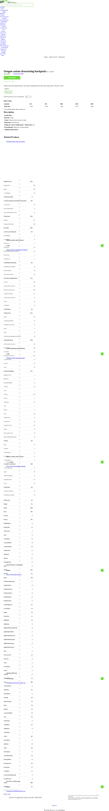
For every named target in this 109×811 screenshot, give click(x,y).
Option (6, 89)
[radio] (8, 92)
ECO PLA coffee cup (13, 781)
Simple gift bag (11, 673)
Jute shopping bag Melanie (15, 348)
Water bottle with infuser (15, 240)
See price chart (18, 73)
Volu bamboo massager (14, 565)
